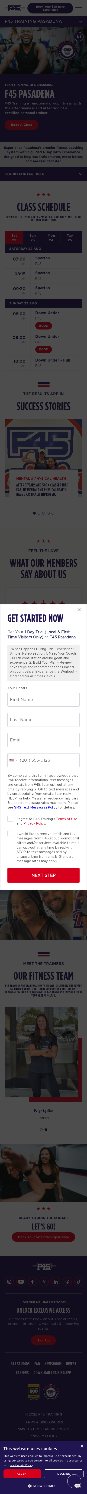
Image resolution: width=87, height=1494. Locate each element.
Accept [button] (22, 1474)
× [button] (82, 1446)
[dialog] (43, 1467)
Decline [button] (63, 1474)
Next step (44, 875)
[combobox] (13, 760)
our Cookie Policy (21, 1465)
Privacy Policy (34, 823)
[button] (43, 1486)
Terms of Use (66, 819)
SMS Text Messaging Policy (35, 807)
